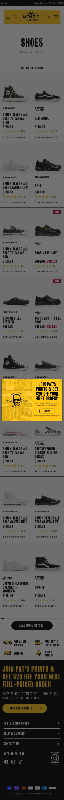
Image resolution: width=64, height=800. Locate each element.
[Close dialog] (60, 380)
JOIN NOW (47, 411)
